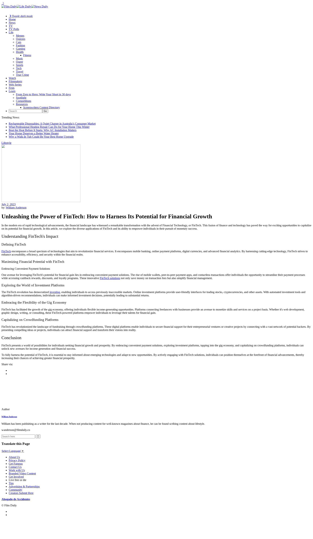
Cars (18, 42)
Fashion (20, 45)
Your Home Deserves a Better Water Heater (34, 133)
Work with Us (17, 470)
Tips (11, 483)
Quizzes (20, 38)
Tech (19, 68)
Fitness (27, 55)
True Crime (22, 74)
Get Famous (16, 463)
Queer (19, 61)
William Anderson (16, 207)
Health (20, 52)
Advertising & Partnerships (24, 486)
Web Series (15, 84)
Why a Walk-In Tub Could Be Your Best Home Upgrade (41, 136)
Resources (22, 104)
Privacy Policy (17, 460)
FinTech (6, 251)
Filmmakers (15, 81)
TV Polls (14, 29)
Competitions (23, 100)
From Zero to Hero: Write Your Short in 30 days (43, 94)
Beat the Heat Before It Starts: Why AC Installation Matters (42, 130)
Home (12, 19)
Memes (20, 35)
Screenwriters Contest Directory (41, 107)
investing (55, 292)
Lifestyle (6, 142)
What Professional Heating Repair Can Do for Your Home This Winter (49, 126)
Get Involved (16, 476)
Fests (11, 87)
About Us (14, 457)
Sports (19, 65)
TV (11, 25)
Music (19, 58)
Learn (12, 91)
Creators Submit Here (21, 493)
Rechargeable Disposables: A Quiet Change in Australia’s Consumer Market (52, 123)
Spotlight (21, 97)
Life (11, 32)
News (12, 22)
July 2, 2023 (8, 204)
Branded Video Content (22, 473)
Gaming (20, 48)
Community (15, 489)
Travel (19, 71)
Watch (12, 78)
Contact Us (15, 466)
